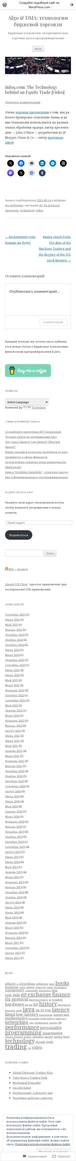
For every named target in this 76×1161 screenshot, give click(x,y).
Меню (38, 48)
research (18, 1036)
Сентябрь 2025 (15, 614)
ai (17, 984)
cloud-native (60, 987)
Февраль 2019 (14, 882)
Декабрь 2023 (14, 660)
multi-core (61, 1018)
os (59, 1022)
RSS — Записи (18, 569)
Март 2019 (12, 877)
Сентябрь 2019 (15, 847)
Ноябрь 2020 (14, 776)
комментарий (53, 322)
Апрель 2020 (13, 811)
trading (16, 1046)
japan (19, 1010)
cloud (50, 987)
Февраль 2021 (14, 761)
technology (27, 210)
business (11, 987)
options (53, 1022)
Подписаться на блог (19, 492)
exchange (39, 994)
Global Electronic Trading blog (33, 1073)
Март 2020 (12, 816)
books (62, 983)
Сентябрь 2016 (15, 948)
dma (54, 990)
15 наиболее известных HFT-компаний (33, 432)
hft (35, 1004)
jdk (37, 1010)
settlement (37, 1036)
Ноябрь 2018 (14, 897)
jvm (48, 1010)
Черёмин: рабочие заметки (33, 1098)
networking (16, 1022)
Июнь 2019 (12, 862)
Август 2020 (13, 791)
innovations (64, 1004)
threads (40, 1042)
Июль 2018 (12, 907)
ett (40, 205)
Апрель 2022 (13, 710)
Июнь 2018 (12, 912)
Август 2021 (13, 731)
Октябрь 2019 (14, 842)
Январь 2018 (13, 938)
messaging (12, 210)
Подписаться (18, 535)
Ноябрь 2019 (14, 837)
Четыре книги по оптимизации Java (31, 437)
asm (51, 984)
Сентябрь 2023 (15, 665)
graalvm (57, 1000)
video (39, 210)
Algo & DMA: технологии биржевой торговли (38, 21)
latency (60, 1009)
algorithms (27, 984)
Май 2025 (11, 625)
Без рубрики (14, 205)
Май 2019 (11, 867)
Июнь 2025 (12, 620)
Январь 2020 (13, 827)
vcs (29, 1048)
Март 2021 (12, 756)
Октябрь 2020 (14, 781)
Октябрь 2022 (14, 695)
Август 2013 (13, 953)
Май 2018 (11, 917)
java (29, 1009)
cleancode (40, 987)
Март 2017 (12, 943)
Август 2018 (13, 902)
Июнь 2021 (12, 741)
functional (34, 999)
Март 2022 (12, 715)
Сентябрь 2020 (15, 786)
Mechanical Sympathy (27, 1083)
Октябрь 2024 (14, 645)
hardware (14, 1004)
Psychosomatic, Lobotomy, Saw (33, 1093)
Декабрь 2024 (14, 635)
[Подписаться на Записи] (6, 569)
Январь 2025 (13, 630)
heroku (29, 1004)
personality (51, 1027)
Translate (39, 407)
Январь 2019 (13, 887)
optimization (41, 1022)
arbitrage (42, 984)
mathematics (16, 1018)
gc (50, 999)
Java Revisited (22, 1088)
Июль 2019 (12, 857)
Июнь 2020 (12, 801)
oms (31, 1022)
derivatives (45, 990)
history (48, 1003)
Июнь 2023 (12, 675)
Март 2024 (12, 655)
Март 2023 (12, 685)
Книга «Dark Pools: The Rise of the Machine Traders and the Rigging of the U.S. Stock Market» (55, 248)
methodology (47, 1018)
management (46, 1015)
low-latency (27, 1014)
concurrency (14, 990)
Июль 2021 (12, 736)
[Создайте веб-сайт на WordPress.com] (38, 4)
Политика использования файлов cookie (42, 1144)
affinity (10, 984)
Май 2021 (11, 746)
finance (61, 994)
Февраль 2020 (14, 822)
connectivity (31, 990)
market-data (61, 1015)
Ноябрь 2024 (14, 640)
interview (10, 1010)
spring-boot (61, 1037)
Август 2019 (13, 852)
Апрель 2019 (13, 872)
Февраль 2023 (14, 690)
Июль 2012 (12, 958)
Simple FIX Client (16, 584)
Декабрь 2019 (14, 832)
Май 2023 (11, 680)
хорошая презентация (32, 112)
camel (22, 987)
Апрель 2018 (13, 923)
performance (22, 1027)
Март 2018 (12, 928)
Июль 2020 (12, 796)
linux (10, 1014)
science (27, 1036)
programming (23, 1032)
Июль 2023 (12, 670)
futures (44, 999)
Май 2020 (11, 806)
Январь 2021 (13, 766)
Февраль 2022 (14, 721)
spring (48, 1037)
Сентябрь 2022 (15, 700)
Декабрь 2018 (14, 892)
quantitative (52, 1033)
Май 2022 (11, 705)
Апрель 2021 (13, 751)
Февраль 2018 (14, 933)
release (9, 1036)
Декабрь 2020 (14, 771)
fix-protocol (51, 205)
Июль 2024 (12, 650)
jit (42, 1010)
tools (49, 1042)
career (30, 987)
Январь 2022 (13, 726)
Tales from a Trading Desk (30, 1078)
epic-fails (12, 995)
